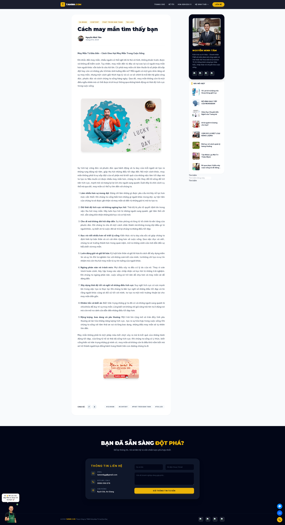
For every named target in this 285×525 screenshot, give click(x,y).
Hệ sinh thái (201, 4)
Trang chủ (159, 4)
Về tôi (171, 4)
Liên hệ (218, 4)
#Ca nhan (110, 407)
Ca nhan (83, 22)
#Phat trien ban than (141, 407)
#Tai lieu (159, 407)
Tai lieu (130, 22)
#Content (123, 407)
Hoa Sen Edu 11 (184, 4)
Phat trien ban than (113, 22)
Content (94, 22)
